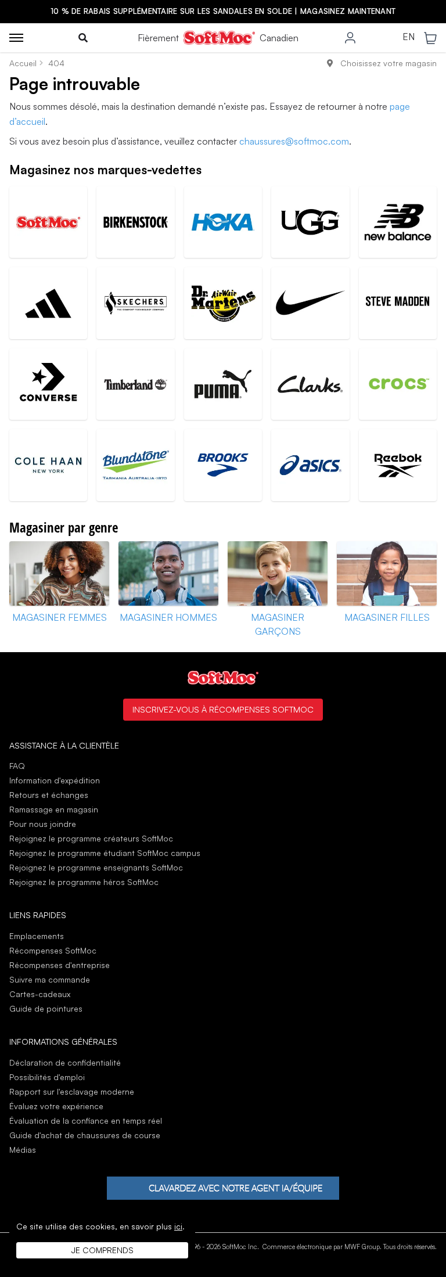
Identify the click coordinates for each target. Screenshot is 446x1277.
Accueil (23, 63)
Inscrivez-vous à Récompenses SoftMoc (223, 709)
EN (408, 37)
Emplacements (36, 936)
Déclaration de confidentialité (65, 1062)
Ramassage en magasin (53, 809)
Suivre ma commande (49, 979)
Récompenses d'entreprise (59, 965)
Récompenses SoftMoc (52, 950)
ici (178, 1226)
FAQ (17, 766)
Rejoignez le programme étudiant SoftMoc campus (104, 853)
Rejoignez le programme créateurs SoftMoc (91, 838)
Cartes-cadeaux (39, 994)
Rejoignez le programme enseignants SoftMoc (96, 867)
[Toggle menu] (16, 38)
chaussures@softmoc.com (294, 141)
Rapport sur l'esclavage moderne (71, 1091)
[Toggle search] (83, 38)
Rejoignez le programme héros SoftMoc (84, 882)
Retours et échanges (48, 795)
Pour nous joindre (42, 824)
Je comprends (102, 1250)
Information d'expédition (54, 780)
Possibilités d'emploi (47, 1077)
